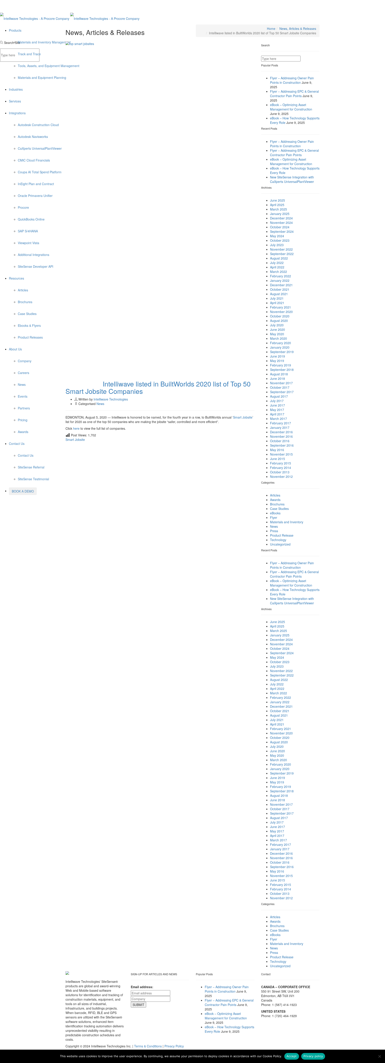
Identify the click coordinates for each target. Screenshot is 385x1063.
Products (15, 30)
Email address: (142, 987)
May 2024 (277, 236)
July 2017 (277, 401)
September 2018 (282, 369)
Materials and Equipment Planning (42, 77)
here (76, 428)
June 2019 (277, 356)
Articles (23, 290)
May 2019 (277, 360)
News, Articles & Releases (297, 28)
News (22, 384)
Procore (23, 207)
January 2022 (279, 280)
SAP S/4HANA (28, 231)
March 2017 (278, 418)
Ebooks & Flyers (29, 325)
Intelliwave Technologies (111, 399)
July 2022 (277, 262)
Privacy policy (313, 1056)
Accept (292, 1056)
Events (22, 396)
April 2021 (277, 303)
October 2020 (279, 316)
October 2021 (279, 289)
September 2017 (282, 392)
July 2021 (277, 298)
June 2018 (277, 378)
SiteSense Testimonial (33, 479)
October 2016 (279, 441)
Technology (278, 540)
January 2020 (279, 347)
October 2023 (279, 240)
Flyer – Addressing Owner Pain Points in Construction (292, 80)
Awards (23, 431)
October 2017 (279, 387)
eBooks (275, 513)
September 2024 (282, 231)
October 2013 (279, 472)
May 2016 (277, 450)
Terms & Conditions (148, 1046)
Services (15, 101)
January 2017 (279, 427)
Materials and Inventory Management (44, 42)
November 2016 (281, 436)
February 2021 (280, 307)
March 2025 (278, 209)
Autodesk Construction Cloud (38, 125)
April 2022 (277, 267)
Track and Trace (29, 54)
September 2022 (282, 253)
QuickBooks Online (31, 219)
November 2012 (281, 476)
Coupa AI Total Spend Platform (39, 172)
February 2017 (280, 423)
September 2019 (282, 352)
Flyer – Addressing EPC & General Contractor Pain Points (294, 93)
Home (271, 28)
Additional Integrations (33, 254)
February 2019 (280, 365)
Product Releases (30, 337)
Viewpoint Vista (28, 243)
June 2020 (277, 329)
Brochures (25, 302)
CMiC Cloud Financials (34, 160)
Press (274, 531)
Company (24, 361)
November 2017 (281, 383)
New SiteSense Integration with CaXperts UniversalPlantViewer (292, 179)
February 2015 (280, 463)
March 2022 (278, 271)
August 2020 (279, 320)
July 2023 (277, 245)
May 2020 (277, 334)
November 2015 (281, 454)
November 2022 (281, 249)
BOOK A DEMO (23, 491)
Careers (23, 372)
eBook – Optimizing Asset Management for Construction (291, 106)
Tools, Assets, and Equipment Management (48, 65)
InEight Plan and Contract (36, 184)
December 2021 (281, 285)
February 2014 (280, 467)
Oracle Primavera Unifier (35, 195)
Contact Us (17, 443)
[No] (379, 1056)
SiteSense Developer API (35, 266)
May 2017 (277, 409)
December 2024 (281, 218)
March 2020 (278, 338)
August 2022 (279, 258)
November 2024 (281, 222)
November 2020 (281, 311)
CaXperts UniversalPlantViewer (40, 148)
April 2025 (277, 204)
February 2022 (280, 276)
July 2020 (277, 325)
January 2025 (279, 213)
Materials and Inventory (286, 522)
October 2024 (279, 227)
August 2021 (279, 294)
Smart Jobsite (242, 417)
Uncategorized (280, 544)
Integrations (17, 113)
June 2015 (277, 458)
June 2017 (277, 405)
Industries (16, 89)
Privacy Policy (174, 1046)
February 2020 (280, 343)
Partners (24, 408)
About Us (15, 349)
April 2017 (277, 414)
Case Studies (27, 313)
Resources (16, 278)
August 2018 (279, 374)
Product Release (281, 535)
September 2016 (282, 445)
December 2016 (281, 432)
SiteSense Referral (31, 467)
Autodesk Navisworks (33, 136)
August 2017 (279, 396)
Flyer (273, 517)
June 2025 (277, 200)
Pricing (22, 420)
